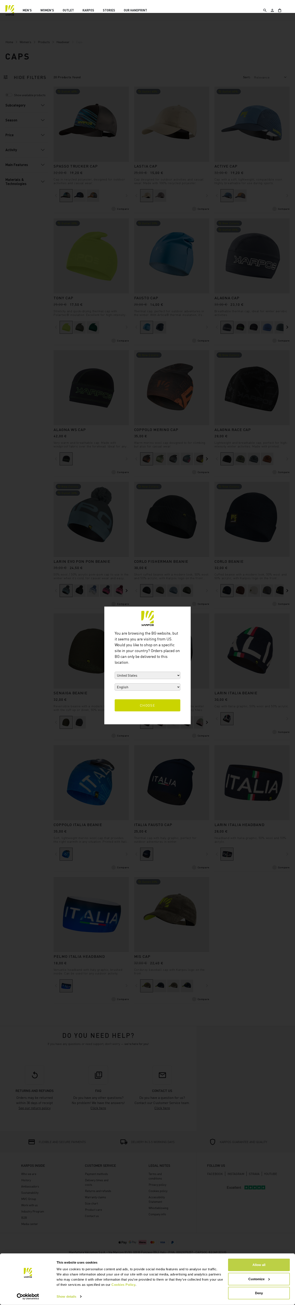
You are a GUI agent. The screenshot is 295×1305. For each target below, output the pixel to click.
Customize (256, 1279)
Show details (66, 1296)
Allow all (258, 1265)
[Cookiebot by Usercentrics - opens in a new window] (28, 1296)
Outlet (68, 10)
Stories (109, 10)
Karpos (88, 10)
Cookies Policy (123, 1284)
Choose (147, 705)
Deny (259, 1293)
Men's (27, 10)
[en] (9, 10)
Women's (47, 10)
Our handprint (135, 10)
